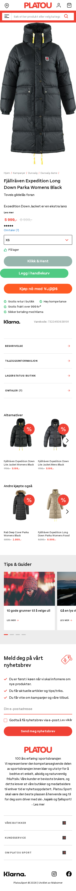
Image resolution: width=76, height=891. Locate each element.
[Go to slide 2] (12, 634)
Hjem (7, 173)
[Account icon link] (58, 5)
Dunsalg (33, 173)
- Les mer (38, 804)
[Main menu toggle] (6, 16)
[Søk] (66, 16)
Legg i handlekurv (34, 273)
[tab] (38, 346)
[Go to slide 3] (18, 634)
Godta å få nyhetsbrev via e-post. (40, 720)
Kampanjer (19, 173)
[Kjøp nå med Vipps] (38, 289)
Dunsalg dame (49, 173)
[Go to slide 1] (6, 634)
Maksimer (56, 882)
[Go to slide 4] (24, 634)
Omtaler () (11, 230)
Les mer (9, 212)
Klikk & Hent (38, 261)
